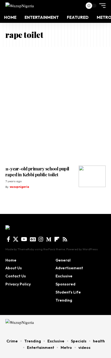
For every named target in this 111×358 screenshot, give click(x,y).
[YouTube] (24, 239)
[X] (16, 239)
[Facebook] (8, 239)
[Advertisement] (55, 104)
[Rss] (65, 239)
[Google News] (33, 239)
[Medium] (49, 239)
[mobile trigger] (101, 5)
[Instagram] (41, 239)
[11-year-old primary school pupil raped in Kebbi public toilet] (92, 176)
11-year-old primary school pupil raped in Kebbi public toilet (37, 171)
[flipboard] (57, 239)
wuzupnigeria (19, 187)
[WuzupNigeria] (19, 5)
